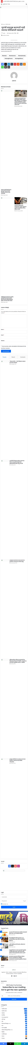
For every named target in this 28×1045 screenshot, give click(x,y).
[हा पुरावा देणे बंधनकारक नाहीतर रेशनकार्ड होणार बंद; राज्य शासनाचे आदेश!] (4, 933)
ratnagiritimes (19, 58)
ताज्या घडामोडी (4, 1027)
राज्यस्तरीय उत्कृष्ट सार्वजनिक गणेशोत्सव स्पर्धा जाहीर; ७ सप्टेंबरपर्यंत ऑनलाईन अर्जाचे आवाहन (14, 923)
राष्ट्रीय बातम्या (4, 1010)
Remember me (5, 904)
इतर (2, 1025)
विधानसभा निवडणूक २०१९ (6, 1023)
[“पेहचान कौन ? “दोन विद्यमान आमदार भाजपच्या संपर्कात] (5, 410)
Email (2, 335)
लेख (2, 1021)
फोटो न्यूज (3, 1019)
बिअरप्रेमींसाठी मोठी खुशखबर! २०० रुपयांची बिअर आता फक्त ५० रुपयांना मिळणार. (17, 939)
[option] (14, 918)
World (3, 1036)
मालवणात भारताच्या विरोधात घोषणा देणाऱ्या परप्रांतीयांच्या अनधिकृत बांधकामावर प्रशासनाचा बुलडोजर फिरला (17, 958)
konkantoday (22, 55)
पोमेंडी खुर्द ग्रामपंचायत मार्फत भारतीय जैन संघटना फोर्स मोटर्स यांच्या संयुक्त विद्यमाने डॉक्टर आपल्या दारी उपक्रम (7, 298)
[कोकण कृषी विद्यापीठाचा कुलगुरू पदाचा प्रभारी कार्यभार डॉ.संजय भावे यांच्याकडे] (7, 139)
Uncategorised (5, 1017)
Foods (3, 1038)
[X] (5, 64)
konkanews (13, 55)
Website (2, 340)
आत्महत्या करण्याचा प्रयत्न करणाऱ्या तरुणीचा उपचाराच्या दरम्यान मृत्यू (17, 561)
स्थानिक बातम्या (8, 24)
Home (3, 24)
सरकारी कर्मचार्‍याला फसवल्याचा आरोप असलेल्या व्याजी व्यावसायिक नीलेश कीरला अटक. (20, 207)
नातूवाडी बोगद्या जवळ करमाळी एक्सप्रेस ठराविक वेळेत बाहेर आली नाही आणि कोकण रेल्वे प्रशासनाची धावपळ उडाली (17, 951)
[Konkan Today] (6, 4)
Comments (22, 357)
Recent (13, 357)
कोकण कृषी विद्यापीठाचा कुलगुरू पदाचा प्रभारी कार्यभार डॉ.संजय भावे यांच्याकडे (6, 191)
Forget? (24, 900)
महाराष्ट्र (3, 1012)
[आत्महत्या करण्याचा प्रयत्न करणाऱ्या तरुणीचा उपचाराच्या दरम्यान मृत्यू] (5, 609)
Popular (4, 357)
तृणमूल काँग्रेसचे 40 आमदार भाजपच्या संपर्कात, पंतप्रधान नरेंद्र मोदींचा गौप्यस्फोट (17, 760)
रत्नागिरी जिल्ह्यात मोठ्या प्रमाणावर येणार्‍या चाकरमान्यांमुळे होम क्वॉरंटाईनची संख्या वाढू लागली (17, 462)
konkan (5, 55)
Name (2, 329)
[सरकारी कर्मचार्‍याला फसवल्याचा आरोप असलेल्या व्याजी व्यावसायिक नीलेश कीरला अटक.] (21, 200)
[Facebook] (2, 64)
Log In (14, 907)
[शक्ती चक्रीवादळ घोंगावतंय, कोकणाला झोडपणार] (4, 946)
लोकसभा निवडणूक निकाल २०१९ (7, 1029)
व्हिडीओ (3, 1031)
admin (4, 33)
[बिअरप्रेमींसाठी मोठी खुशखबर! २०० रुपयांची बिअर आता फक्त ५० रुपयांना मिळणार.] (4, 939)
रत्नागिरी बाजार (4, 1033)
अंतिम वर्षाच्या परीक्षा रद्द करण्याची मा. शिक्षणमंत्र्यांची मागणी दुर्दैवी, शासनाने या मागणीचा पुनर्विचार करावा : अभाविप (18, 661)
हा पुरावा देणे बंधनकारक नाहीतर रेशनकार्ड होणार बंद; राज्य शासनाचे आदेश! (18, 932)
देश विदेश (3, 1015)
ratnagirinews (9, 58)
